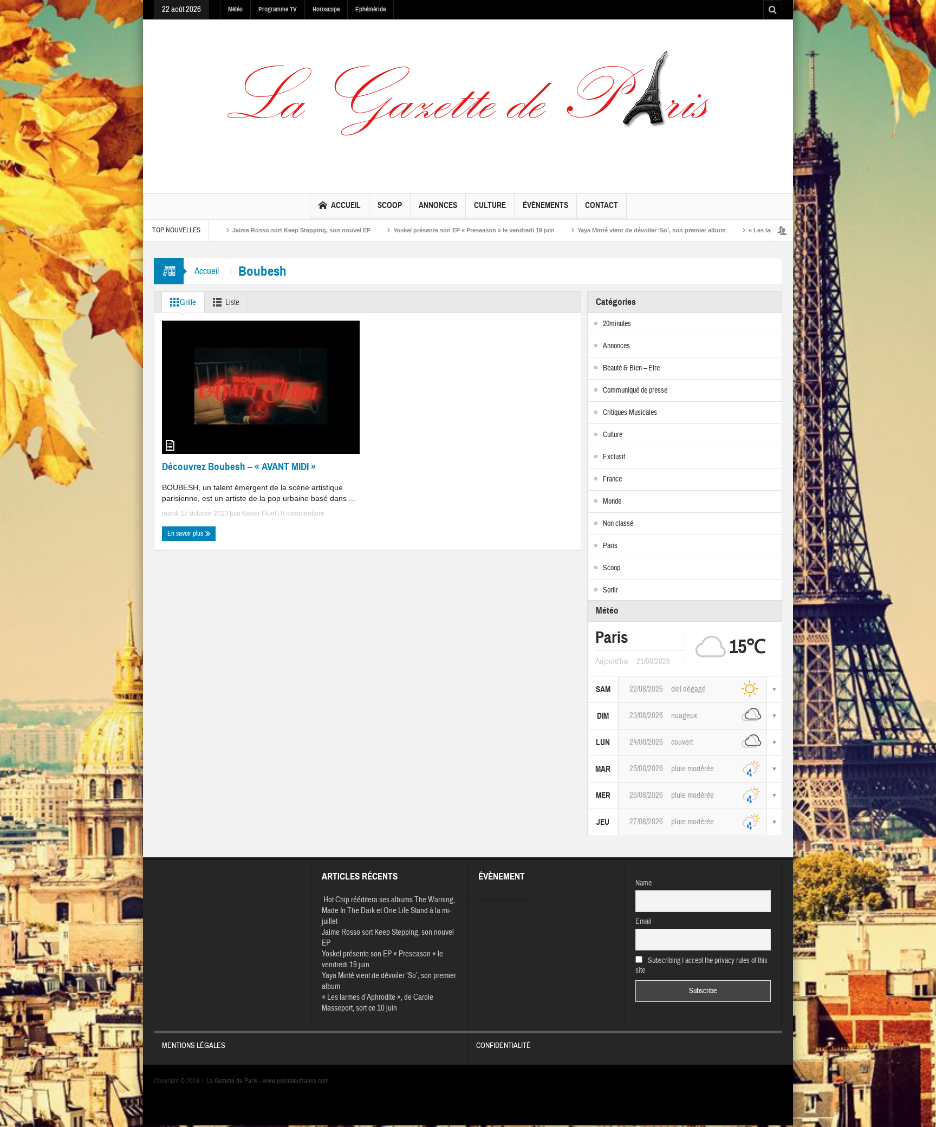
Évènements (545, 205)
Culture (490, 205)
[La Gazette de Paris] (468, 104)
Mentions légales (193, 1046)
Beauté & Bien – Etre (631, 368)
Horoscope (326, 9)
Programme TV (277, 9)
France (612, 479)
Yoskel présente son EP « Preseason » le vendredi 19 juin (417, 230)
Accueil (346, 205)
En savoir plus (186, 533)
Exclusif (614, 457)
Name (643, 883)
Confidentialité (503, 1046)
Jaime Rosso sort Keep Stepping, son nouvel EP (245, 230)
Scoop (390, 205)
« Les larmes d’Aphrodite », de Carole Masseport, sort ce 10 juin (377, 1002)
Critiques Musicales (630, 413)
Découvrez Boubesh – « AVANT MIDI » (239, 466)
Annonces (438, 205)
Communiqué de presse (635, 390)
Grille (188, 302)
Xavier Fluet (258, 513)
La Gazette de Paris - (232, 1081)
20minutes (617, 324)
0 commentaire (301, 513)
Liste (232, 302)
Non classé (618, 524)
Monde (612, 501)
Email (643, 922)
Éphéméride (370, 9)
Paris (610, 546)
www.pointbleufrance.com (296, 1081)
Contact (601, 205)
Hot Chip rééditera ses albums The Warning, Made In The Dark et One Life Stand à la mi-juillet (388, 911)
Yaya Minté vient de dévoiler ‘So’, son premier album (595, 230)
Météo (235, 9)
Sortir (610, 590)
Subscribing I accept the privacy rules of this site (701, 965)
